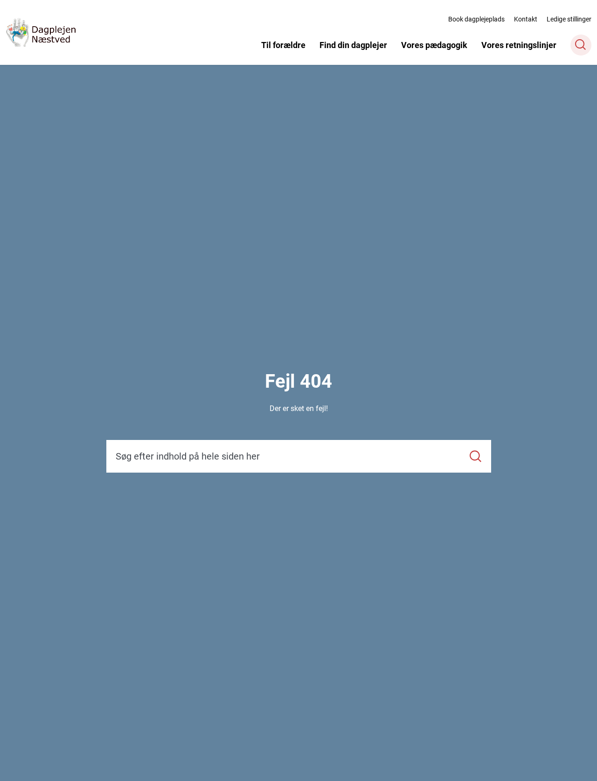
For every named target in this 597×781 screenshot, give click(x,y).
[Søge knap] (580, 45)
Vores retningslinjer (518, 45)
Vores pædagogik (434, 45)
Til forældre (283, 45)
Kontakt (525, 19)
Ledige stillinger (569, 19)
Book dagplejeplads (476, 19)
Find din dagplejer (353, 45)
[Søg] (475, 456)
